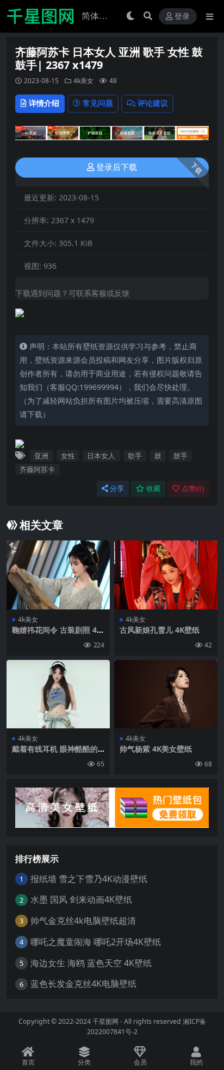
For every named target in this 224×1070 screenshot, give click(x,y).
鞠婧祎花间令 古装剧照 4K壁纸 (57, 634)
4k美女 (83, 80)
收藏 (153, 488)
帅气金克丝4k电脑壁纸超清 (83, 921)
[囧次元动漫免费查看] (112, 136)
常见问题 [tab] (98, 103)
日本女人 (101, 456)
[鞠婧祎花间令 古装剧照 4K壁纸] (58, 574)
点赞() (193, 488)
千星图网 (105, 1021)
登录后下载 (116, 167)
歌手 (135, 456)
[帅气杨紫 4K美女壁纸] (165, 694)
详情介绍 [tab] (44, 103)
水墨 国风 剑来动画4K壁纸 (81, 899)
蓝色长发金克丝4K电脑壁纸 (83, 984)
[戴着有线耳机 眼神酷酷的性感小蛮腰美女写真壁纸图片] (58, 694)
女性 (68, 456)
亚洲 (41, 456)
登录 (182, 16)
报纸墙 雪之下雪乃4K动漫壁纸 (88, 879)
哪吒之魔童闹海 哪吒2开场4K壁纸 (95, 942)
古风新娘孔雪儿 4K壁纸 (160, 630)
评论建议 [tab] (153, 103)
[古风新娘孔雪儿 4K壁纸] (165, 574)
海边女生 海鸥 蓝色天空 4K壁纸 (91, 963)
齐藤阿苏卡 (37, 469)
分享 (117, 488)
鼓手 (180, 456)
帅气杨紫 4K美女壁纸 (156, 749)
